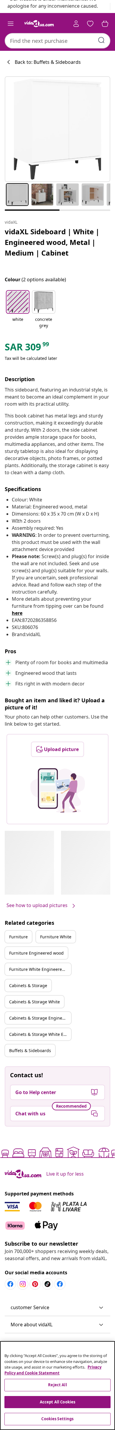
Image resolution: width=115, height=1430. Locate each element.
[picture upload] (57, 790)
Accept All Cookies (57, 1402)
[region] (57, 1385)
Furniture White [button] (55, 937)
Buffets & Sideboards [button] (30, 1050)
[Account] (76, 23)
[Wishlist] (90, 23)
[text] (27, 348)
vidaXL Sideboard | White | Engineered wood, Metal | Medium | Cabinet (52, 242)
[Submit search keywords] (101, 40)
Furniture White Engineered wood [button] (40, 969)
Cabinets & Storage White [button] (34, 1002)
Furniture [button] (18, 937)
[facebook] (10, 1284)
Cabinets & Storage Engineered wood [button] (40, 1018)
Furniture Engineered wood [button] (36, 953)
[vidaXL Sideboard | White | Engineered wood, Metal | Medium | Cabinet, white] (57, 129)
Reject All (57, 1384)
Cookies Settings (57, 1418)
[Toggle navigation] (11, 24)
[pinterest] (35, 1284)
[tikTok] (47, 1284)
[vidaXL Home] (39, 23)
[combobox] (57, 40)
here (17, 613)
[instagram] (23, 1284)
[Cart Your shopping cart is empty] (105, 23)
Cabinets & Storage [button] (28, 985)
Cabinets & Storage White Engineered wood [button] (40, 1034)
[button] (17, 309)
